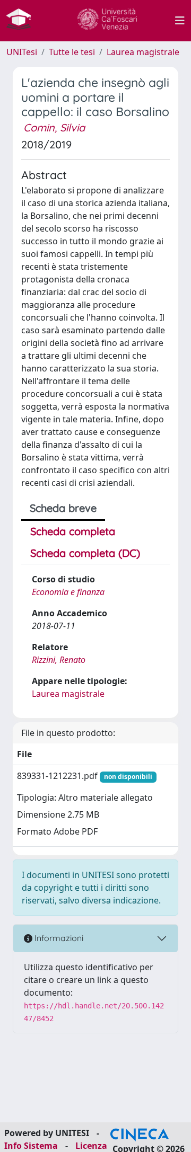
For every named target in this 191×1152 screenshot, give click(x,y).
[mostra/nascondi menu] (180, 20)
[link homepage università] (107, 20)
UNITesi (21, 52)
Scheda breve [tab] (63, 508)
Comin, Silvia (54, 127)
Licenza (91, 1145)
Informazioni (57, 938)
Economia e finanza (68, 592)
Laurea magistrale (143, 52)
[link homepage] (22, 20)
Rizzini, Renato (58, 660)
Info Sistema (31, 1145)
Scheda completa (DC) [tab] (85, 553)
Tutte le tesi (72, 52)
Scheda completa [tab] (72, 531)
